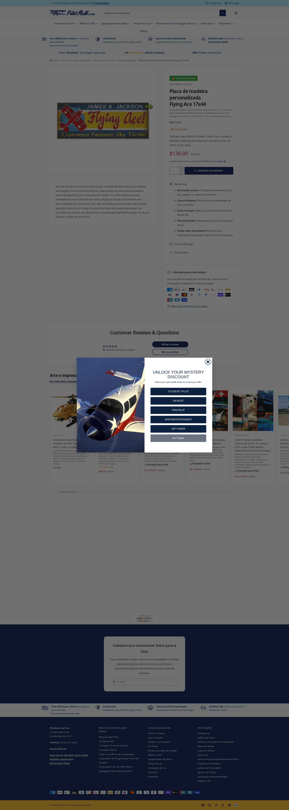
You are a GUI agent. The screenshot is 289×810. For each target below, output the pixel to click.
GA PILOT (178, 401)
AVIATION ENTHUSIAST (178, 419)
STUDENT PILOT (178, 391)
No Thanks (178, 438)
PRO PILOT (178, 410)
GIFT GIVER (178, 429)
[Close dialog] (208, 362)
